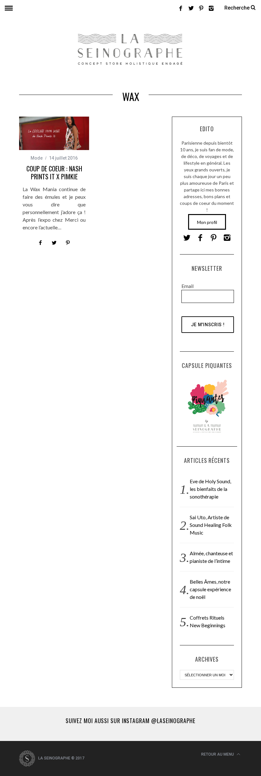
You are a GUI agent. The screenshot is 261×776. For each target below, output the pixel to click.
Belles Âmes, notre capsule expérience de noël (210, 589)
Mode (37, 158)
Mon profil (207, 222)
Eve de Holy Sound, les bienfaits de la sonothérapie (210, 488)
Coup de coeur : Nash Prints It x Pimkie (54, 172)
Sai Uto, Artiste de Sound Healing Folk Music (211, 524)
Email (187, 286)
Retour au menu (218, 754)
